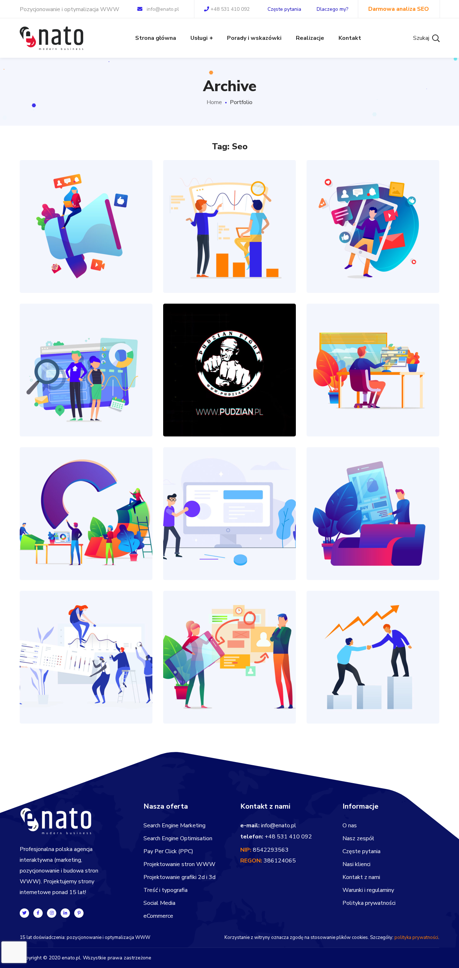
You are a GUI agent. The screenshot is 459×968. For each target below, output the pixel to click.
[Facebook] (38, 913)
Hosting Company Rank (230, 497)
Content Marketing (373, 354)
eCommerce (158, 916)
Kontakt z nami (361, 877)
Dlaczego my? (332, 9)
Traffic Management (230, 641)
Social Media (159, 903)
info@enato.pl (163, 9)
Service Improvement (86, 497)
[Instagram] (51, 913)
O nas (349, 825)
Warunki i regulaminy (368, 890)
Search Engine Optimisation (177, 838)
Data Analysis (373, 497)
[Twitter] (24, 913)
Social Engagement (373, 210)
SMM (380, 240)
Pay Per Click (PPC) (168, 851)
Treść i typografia (165, 890)
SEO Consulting (373, 641)
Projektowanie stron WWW (179, 864)
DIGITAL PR (86, 240)
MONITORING (86, 670)
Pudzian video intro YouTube (229, 354)
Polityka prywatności (369, 903)
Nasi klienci (356, 864)
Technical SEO (86, 354)
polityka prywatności (416, 937)
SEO (236, 240)
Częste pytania (284, 9)
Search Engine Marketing (174, 825)
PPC (222, 240)
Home (214, 102)
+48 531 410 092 (230, 9)
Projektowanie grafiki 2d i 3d (179, 877)
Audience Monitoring (86, 641)
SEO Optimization (229, 210)
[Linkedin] (65, 913)
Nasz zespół (358, 838)
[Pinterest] (79, 913)
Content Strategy (86, 210)
